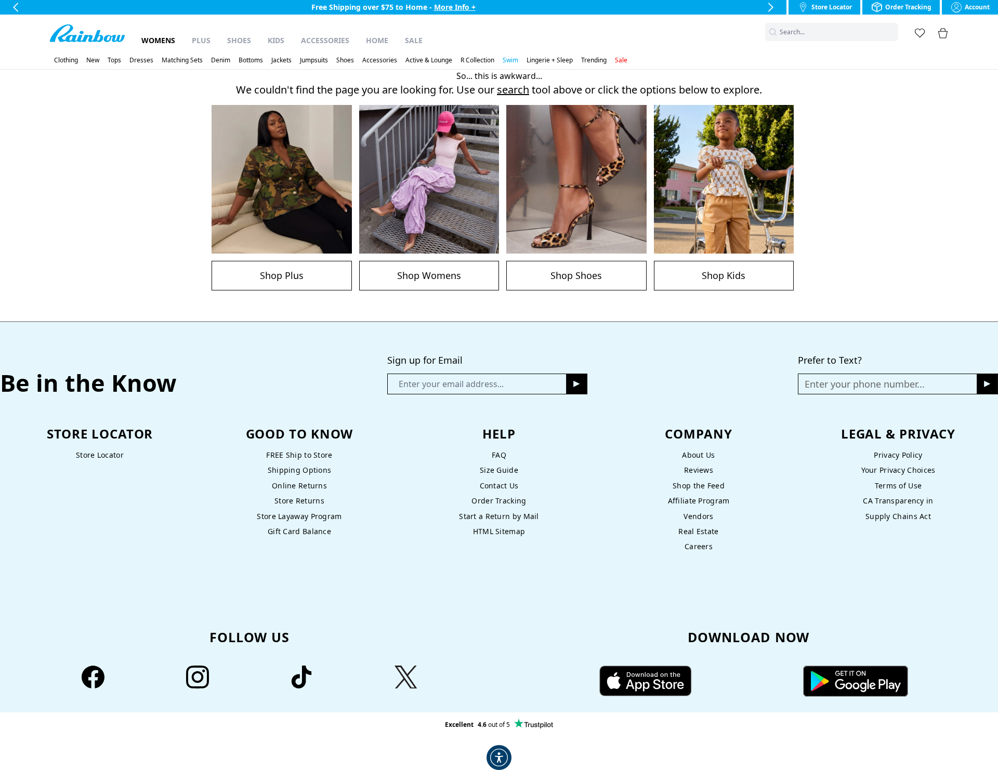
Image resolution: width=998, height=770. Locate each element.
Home (377, 40)
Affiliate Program (699, 501)
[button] (892, 32)
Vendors (698, 516)
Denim (220, 60)
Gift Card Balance (299, 531)
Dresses (141, 60)
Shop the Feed (699, 485)
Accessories (325, 40)
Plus (201, 40)
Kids (276, 40)
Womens (158, 40)
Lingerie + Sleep (550, 60)
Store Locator (100, 455)
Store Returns (299, 501)
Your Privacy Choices (898, 470)
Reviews (698, 470)
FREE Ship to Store (299, 455)
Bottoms (251, 60)
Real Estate (698, 531)
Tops (114, 60)
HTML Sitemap (499, 531)
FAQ (499, 455)
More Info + (455, 7)
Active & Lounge (428, 60)
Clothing (66, 60)
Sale (414, 40)
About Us (698, 455)
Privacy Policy (898, 455)
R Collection (477, 60)
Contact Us (499, 485)
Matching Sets (182, 60)
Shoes (239, 40)
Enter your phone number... (865, 384)
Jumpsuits (314, 60)
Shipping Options (300, 470)
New (92, 60)
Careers (699, 546)
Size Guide (499, 470)
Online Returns (299, 485)
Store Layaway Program (299, 516)
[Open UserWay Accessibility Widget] (499, 757)
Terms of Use (898, 485)
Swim (510, 60)
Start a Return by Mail (499, 516)
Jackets (281, 60)
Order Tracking (498, 501)
